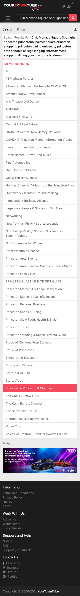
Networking (14, 216)
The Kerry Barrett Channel (24, 403)
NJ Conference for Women (24, 243)
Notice (7, 541)
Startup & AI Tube (18, 373)
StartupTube (14, 380)
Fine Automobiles (18, 162)
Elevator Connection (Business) (28, 147)
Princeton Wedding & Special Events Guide (36, 335)
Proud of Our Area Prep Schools (28, 342)
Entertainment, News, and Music (28, 155)
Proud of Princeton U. (21, 350)
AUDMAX (12, 109)
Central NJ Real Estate (22, 124)
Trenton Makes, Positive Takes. (27, 419)
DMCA (7, 502)
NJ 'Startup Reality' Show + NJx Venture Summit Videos (34, 233)
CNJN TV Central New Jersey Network (33, 132)
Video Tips (13, 426)
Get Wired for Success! (22, 178)
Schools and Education (22, 357)
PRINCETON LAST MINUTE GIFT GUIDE (34, 281)
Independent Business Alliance (27, 200)
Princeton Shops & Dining (23, 312)
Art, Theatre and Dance (22, 101)
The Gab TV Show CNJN (23, 396)
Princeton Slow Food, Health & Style (31, 319)
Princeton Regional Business (25, 304)
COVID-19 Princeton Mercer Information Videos (39, 139)
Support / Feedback (17, 550)
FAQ (5, 545)
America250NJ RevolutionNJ (26, 94)
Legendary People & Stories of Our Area (34, 208)
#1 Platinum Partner (19, 78)
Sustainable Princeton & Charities (29, 388)
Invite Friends (12, 528)
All (7, 71)
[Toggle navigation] (8, 18)
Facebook (12, 563)
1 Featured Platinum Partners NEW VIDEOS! (36, 86)
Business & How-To (19, 117)
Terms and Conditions (18, 493)
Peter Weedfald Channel (23, 251)
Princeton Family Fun (20, 274)
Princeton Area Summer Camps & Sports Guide (39, 266)
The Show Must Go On (21, 411)
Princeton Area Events (21, 258)
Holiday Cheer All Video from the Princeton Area (40, 185)
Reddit (11, 576)
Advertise (9, 519)
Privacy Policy (13, 497)
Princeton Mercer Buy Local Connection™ (35, 289)
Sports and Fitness (19, 365)
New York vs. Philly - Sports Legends (32, 223)
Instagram (13, 567)
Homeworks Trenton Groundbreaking (32, 193)
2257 (6, 506)
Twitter (11, 572)
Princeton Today (17, 327)
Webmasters (11, 524)
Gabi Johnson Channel (21, 170)
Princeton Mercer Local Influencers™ (31, 296)
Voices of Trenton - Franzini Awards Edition (36, 434)
